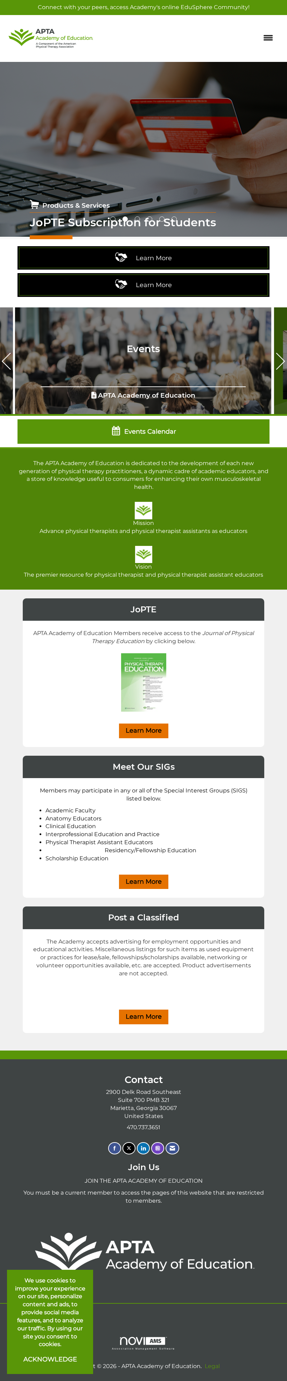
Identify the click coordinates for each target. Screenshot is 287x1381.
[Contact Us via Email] (172, 1148)
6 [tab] (174, 219)
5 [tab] (161, 219)
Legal (212, 1366)
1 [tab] (112, 219)
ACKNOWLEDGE (50, 1359)
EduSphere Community (214, 7)
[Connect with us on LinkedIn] (143, 1148)
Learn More (144, 730)
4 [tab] (149, 219)
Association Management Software (143, 1348)
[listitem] (143, 149)
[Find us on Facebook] (114, 1148)
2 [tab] (125, 219)
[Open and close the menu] (188, 38)
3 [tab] (137, 219)
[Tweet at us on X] (128, 1148)
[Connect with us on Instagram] (157, 1148)
